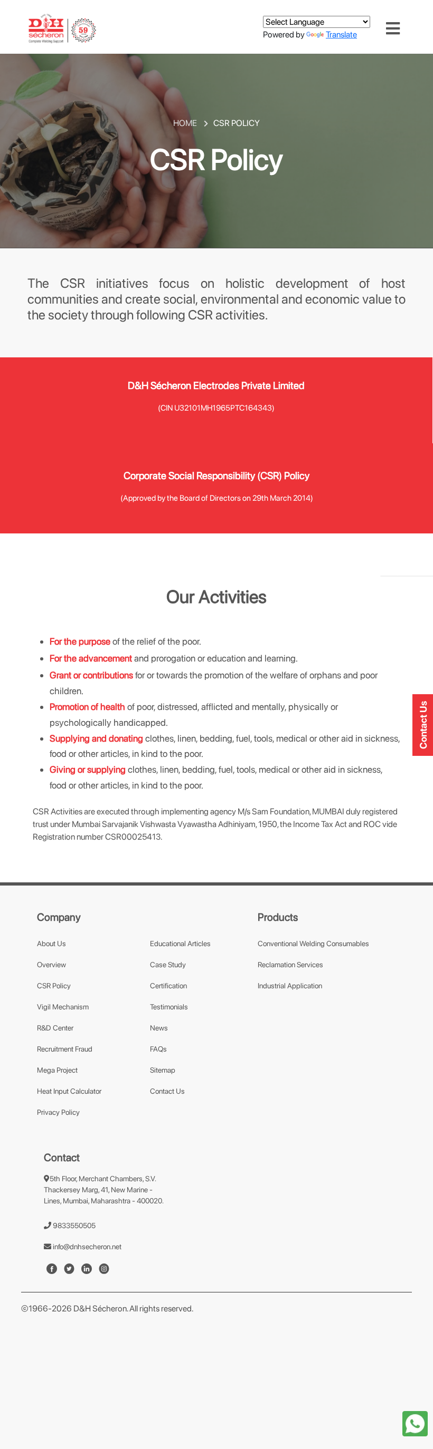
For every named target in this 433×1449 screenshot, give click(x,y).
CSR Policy (54, 985)
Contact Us (167, 1091)
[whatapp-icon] (415, 1423)
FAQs (158, 1049)
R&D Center (55, 1028)
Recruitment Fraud (64, 1049)
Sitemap (162, 1070)
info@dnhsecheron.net (86, 1246)
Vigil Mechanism (63, 1007)
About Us (51, 943)
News (159, 1028)
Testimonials (169, 1007)
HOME (186, 123)
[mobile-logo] (62, 28)
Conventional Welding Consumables (313, 943)
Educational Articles (180, 943)
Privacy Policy (58, 1112)
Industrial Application (290, 985)
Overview (51, 964)
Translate (341, 35)
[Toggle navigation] (393, 28)
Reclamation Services (290, 964)
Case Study (168, 964)
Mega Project (57, 1070)
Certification (168, 985)
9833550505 (73, 1225)
